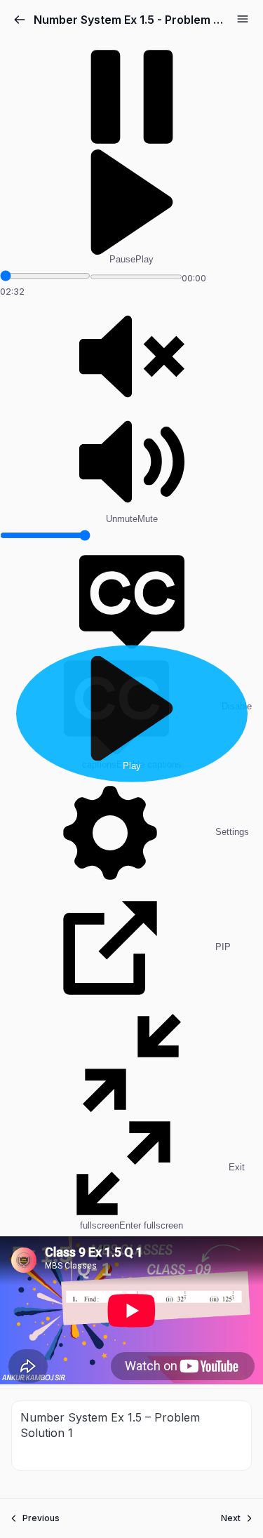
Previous (41, 1518)
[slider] (45, 275)
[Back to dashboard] (19, 19)
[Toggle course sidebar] (242, 19)
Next (231, 1518)
